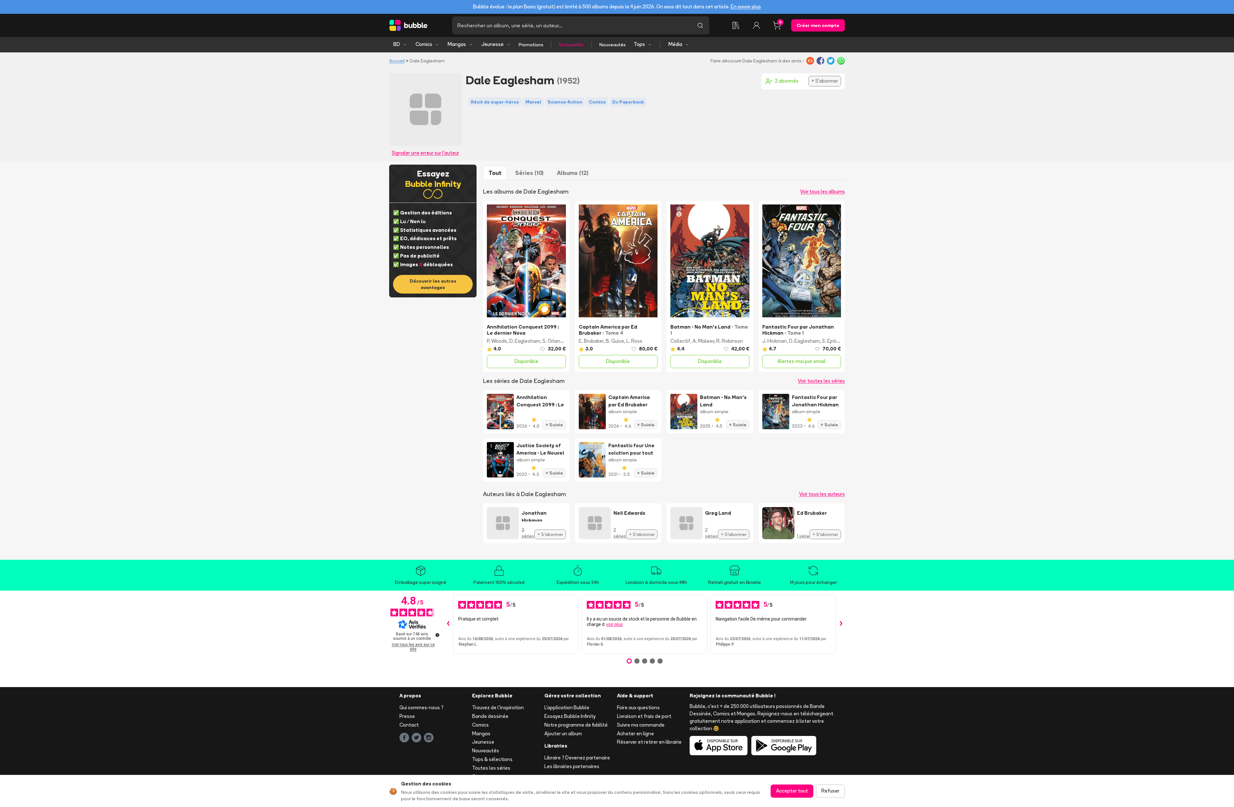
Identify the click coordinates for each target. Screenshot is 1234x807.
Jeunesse (492, 44)
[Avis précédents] (447, 624)
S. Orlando (554, 341)
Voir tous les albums (822, 191)
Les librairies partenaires (571, 766)
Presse (407, 716)
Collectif (680, 341)
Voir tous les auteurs (822, 494)
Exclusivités (571, 45)
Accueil (397, 61)
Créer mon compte (818, 25)
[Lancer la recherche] (700, 25)
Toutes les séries (491, 768)
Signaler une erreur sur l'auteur (425, 153)
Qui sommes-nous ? (421, 707)
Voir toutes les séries (821, 381)
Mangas (457, 44)
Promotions (531, 45)
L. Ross (634, 341)
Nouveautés (612, 45)
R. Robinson (729, 341)
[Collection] (735, 25)
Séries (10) (529, 173)
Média (675, 44)
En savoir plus (746, 7)
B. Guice (615, 341)
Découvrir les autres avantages (433, 284)
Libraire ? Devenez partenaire (577, 758)
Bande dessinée (490, 716)
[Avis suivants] (840, 624)
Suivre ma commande (641, 725)
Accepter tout (792, 791)
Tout (495, 173)
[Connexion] (756, 25)
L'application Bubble (566, 707)
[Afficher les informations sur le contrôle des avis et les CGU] (437, 635)
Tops (639, 44)
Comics (424, 44)
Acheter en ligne (635, 733)
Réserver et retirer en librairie (649, 742)
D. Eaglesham (524, 341)
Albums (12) (572, 173)
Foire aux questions (638, 707)
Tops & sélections (492, 759)
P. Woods (497, 341)
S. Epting (832, 341)
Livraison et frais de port (644, 716)
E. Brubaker (591, 341)
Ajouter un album (563, 733)
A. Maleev (703, 341)
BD (396, 44)
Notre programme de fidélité (576, 725)
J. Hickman (774, 341)
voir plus (614, 624)
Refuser (830, 791)
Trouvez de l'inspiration (498, 707)
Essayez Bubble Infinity (569, 716)
